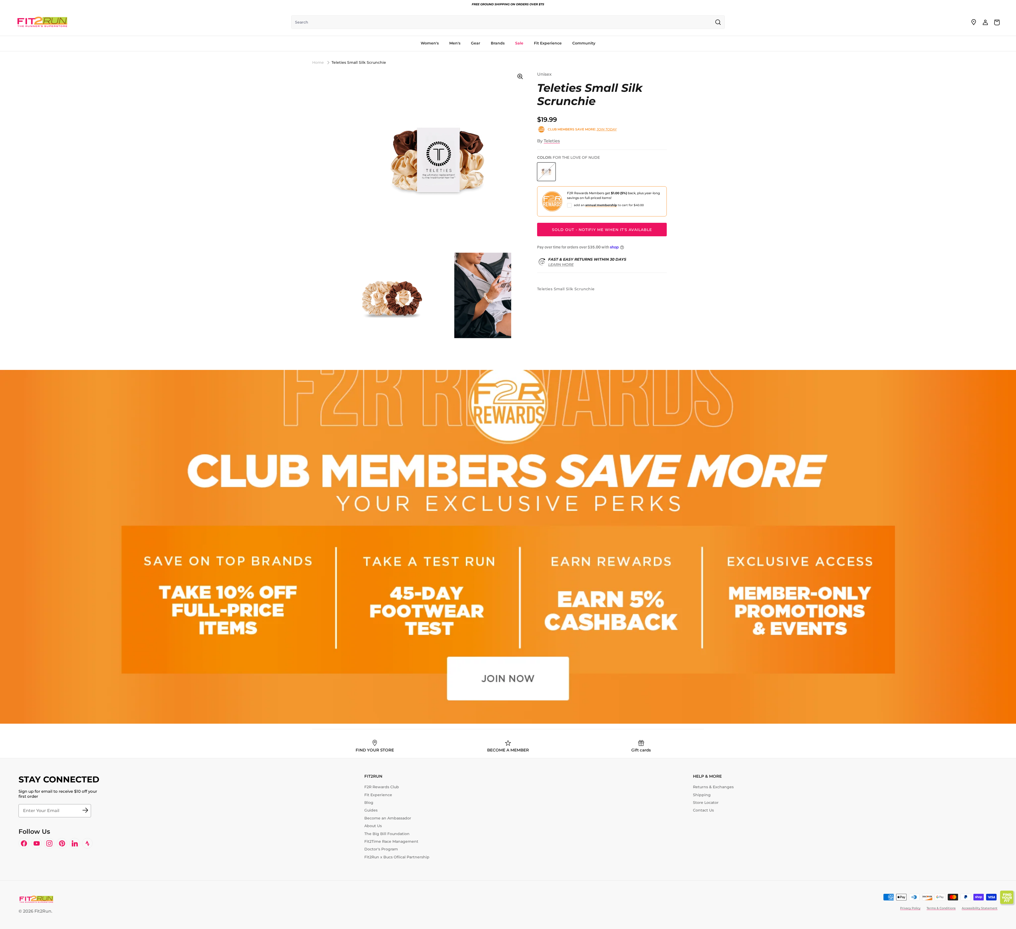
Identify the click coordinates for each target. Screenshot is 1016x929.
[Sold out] (546, 171)
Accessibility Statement (979, 908)
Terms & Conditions (941, 908)
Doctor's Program (381, 849)
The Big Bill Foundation (387, 833)
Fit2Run (42, 911)
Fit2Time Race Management (391, 841)
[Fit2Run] (42, 22)
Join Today (607, 129)
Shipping (702, 794)
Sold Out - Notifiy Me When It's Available (602, 229)
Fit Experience (378, 794)
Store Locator (706, 802)
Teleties (552, 140)
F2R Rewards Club (381, 787)
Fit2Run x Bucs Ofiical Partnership (396, 857)
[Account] (985, 22)
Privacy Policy (910, 908)
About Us (373, 825)
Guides (371, 810)
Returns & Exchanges (713, 787)
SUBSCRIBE (85, 810)
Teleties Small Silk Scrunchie (359, 62)
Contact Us (703, 810)
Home (318, 62)
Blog (368, 802)
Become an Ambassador (387, 818)
